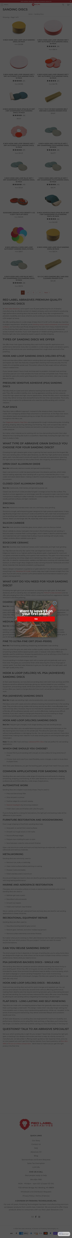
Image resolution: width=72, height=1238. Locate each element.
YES (36, 619)
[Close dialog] (54, 603)
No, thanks (36, 625)
